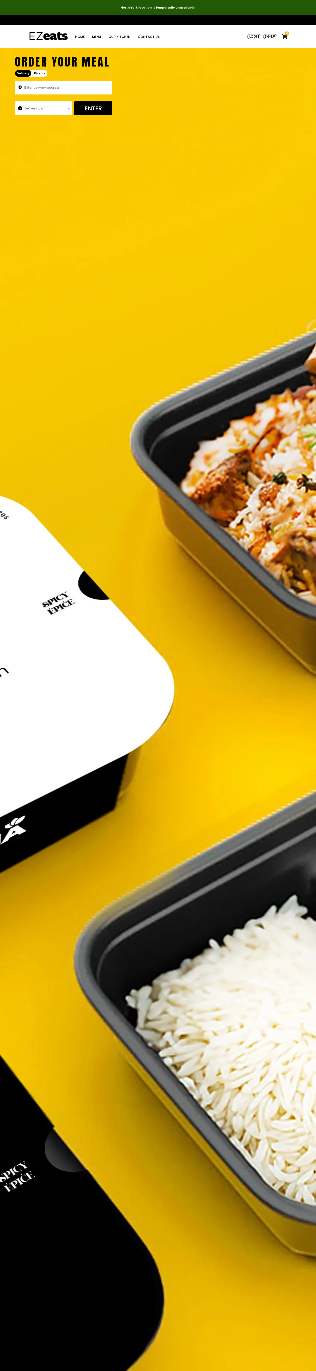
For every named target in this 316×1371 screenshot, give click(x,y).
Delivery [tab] (23, 73)
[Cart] (282, 36)
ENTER (93, 108)
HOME (80, 36)
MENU (96, 36)
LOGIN (254, 36)
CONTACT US (149, 36)
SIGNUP (270, 36)
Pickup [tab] (39, 73)
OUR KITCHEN (119, 36)
